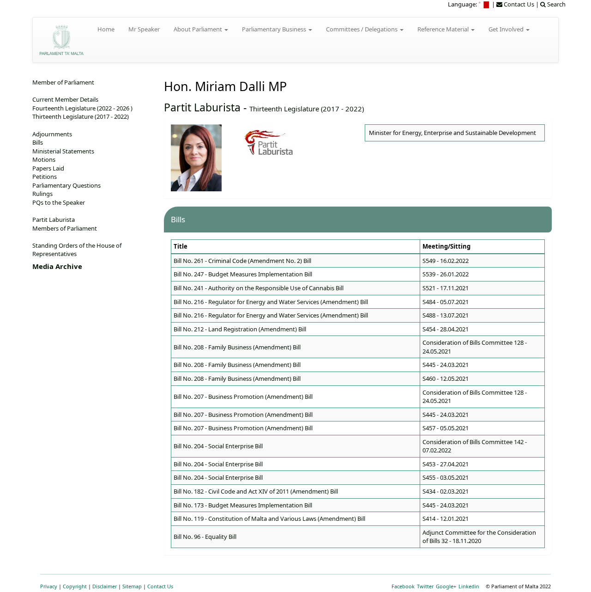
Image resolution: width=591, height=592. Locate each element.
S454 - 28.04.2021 (445, 329)
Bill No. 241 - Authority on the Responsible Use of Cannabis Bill (259, 288)
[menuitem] (484, 4)
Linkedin (468, 586)
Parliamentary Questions (66, 185)
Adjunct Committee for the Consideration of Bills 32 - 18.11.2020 (479, 536)
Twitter (425, 586)
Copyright (75, 586)
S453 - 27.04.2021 (445, 464)
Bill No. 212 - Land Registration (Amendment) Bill (240, 329)
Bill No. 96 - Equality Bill (205, 536)
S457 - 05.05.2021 (445, 428)
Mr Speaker (144, 29)
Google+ (446, 586)
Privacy (48, 586)
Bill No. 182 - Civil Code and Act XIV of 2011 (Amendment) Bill (256, 491)
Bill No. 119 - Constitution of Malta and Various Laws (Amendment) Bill (269, 518)
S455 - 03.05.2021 (445, 477)
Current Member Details (65, 99)
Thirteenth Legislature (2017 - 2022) (306, 108)
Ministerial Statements (63, 151)
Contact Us (160, 586)
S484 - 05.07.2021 (445, 302)
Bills (37, 142)
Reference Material (443, 29)
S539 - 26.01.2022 (445, 274)
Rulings (42, 193)
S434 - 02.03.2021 (445, 491)
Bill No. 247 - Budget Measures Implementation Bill (243, 274)
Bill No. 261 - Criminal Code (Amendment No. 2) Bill (242, 260)
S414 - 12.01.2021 (445, 518)
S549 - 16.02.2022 (445, 260)
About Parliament (198, 29)
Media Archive (57, 266)
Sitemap (132, 586)
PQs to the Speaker (58, 202)
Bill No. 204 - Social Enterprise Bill (218, 446)
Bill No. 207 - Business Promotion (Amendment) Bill (243, 396)
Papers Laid (48, 168)
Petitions (44, 176)
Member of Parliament (63, 82)
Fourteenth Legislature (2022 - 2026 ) (82, 108)
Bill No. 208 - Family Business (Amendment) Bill (237, 347)
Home (106, 29)
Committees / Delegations (362, 29)
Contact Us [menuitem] (518, 4)
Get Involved (506, 29)
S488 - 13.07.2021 (445, 315)
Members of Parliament (64, 228)
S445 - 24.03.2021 (445, 364)
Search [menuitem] (556, 4)
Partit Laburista (202, 107)
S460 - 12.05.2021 (445, 378)
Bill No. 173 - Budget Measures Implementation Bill (243, 505)
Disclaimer (104, 586)
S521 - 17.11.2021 (445, 288)
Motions (43, 159)
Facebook (403, 586)
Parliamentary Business (275, 29)
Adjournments (52, 134)
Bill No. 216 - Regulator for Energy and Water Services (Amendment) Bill (271, 302)
